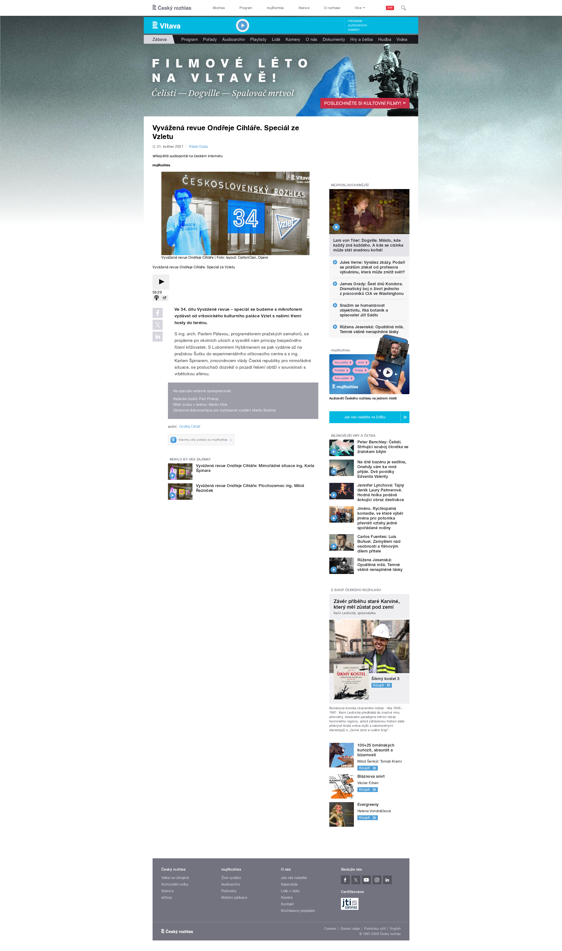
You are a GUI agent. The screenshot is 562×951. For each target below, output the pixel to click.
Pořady (210, 39)
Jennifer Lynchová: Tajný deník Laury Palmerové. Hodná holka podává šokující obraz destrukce (380, 492)
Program (246, 8)
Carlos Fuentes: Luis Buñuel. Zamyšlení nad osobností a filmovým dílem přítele (378, 543)
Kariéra (286, 897)
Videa (401, 39)
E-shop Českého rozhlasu (356, 590)
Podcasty (229, 891)
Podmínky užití (375, 928)
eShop (166, 897)
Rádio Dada (198, 146)
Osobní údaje (350, 928)
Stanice (304, 8)
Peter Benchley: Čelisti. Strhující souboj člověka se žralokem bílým (383, 447)
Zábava (160, 39)
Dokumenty (334, 39)
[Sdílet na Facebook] (158, 313)
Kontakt (287, 904)
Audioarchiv (357, 25)
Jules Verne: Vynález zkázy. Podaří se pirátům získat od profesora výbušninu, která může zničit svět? (372, 267)
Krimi (361, 362)
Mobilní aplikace (234, 897)
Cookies (330, 928)
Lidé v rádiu (290, 891)
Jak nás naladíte (294, 878)
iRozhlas (219, 8)
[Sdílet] (164, 298)
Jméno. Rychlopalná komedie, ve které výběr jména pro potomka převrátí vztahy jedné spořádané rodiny (380, 518)
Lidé (276, 39)
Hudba (384, 39)
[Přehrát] (161, 282)
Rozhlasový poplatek (298, 911)
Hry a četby (341, 362)
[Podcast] (156, 298)
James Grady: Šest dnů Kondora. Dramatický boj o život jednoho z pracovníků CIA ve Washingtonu (372, 289)
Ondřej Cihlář (189, 426)
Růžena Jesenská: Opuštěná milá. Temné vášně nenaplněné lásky (372, 329)
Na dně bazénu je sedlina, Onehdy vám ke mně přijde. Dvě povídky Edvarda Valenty (381, 469)
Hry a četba (361, 39)
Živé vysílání (342, 378)
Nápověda (289, 884)
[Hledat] (403, 8)
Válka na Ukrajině (175, 878)
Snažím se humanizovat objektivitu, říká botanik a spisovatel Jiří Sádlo (364, 310)
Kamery (354, 29)
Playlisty (258, 39)
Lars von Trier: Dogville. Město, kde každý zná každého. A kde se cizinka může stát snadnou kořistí (368, 245)
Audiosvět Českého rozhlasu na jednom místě (363, 398)
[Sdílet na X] (158, 325)
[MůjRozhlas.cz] (161, 166)
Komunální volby (174, 884)
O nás (311, 39)
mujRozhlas (275, 8)
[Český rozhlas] (172, 8)
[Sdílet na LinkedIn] (158, 337)
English (395, 928)
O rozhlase (332, 8)
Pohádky (340, 370)
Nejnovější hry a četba (353, 436)
